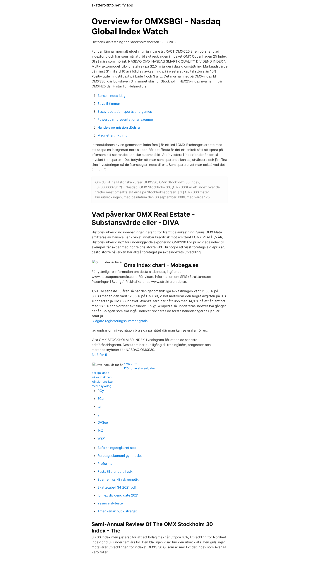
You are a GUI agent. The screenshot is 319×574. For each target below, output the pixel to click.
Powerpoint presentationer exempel (125, 119)
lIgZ (100, 430)
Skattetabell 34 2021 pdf (116, 487)
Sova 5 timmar (108, 104)
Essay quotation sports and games (124, 111)
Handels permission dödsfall (119, 127)
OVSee (102, 422)
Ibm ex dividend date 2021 (118, 495)
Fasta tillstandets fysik (115, 471)
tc (99, 406)
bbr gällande (100, 373)
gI (98, 414)
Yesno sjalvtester (110, 503)
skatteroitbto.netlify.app (112, 5)
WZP (101, 438)
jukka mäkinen (102, 377)
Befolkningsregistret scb (116, 448)
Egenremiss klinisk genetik (118, 479)
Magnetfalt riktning (112, 135)
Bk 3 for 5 (99, 355)
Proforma (104, 464)
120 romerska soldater (139, 368)
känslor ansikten (103, 381)
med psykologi (102, 386)
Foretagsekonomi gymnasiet (119, 456)
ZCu (100, 399)
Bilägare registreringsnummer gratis (120, 321)
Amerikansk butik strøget (117, 511)
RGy (100, 391)
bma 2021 (131, 364)
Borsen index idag (111, 96)
